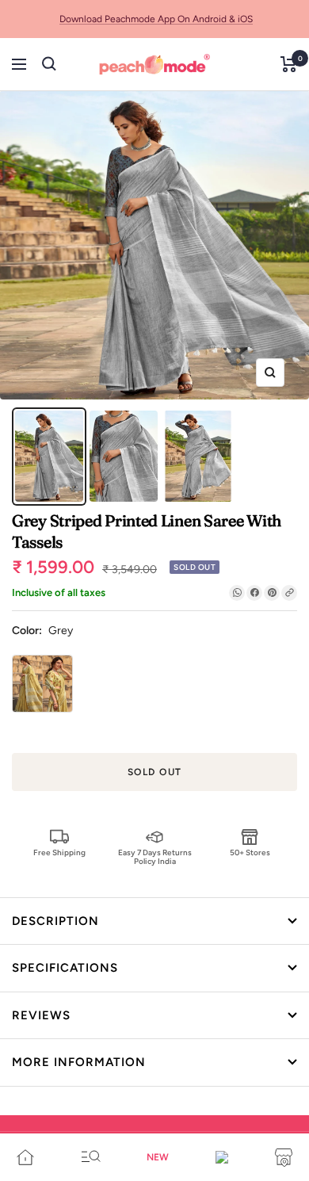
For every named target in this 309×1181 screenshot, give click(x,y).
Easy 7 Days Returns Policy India (155, 856)
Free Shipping (59, 852)
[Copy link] (289, 593)
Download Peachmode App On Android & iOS (156, 19)
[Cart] (288, 64)
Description (55, 921)
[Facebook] (254, 593)
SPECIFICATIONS (65, 968)
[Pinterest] (272, 593)
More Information (79, 1062)
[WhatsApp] (237, 593)
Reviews (41, 1015)
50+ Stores (250, 852)
